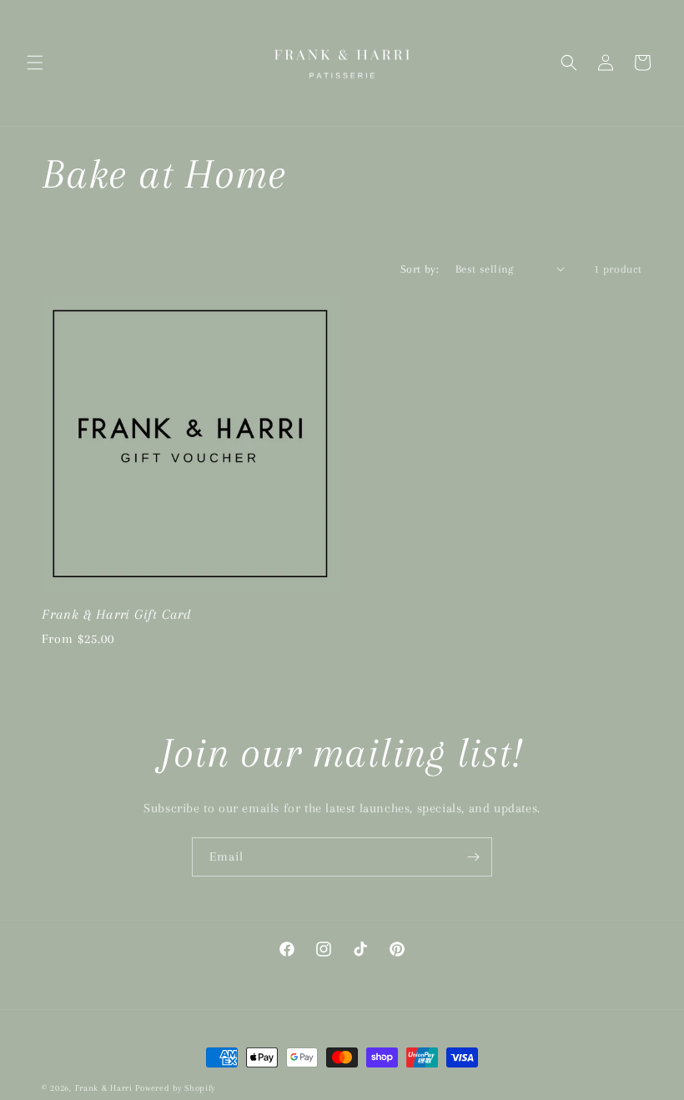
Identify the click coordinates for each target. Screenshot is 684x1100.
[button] (35, 62)
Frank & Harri (104, 1087)
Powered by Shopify (175, 1087)
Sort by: (419, 269)
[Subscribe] (473, 856)
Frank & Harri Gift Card (117, 614)
